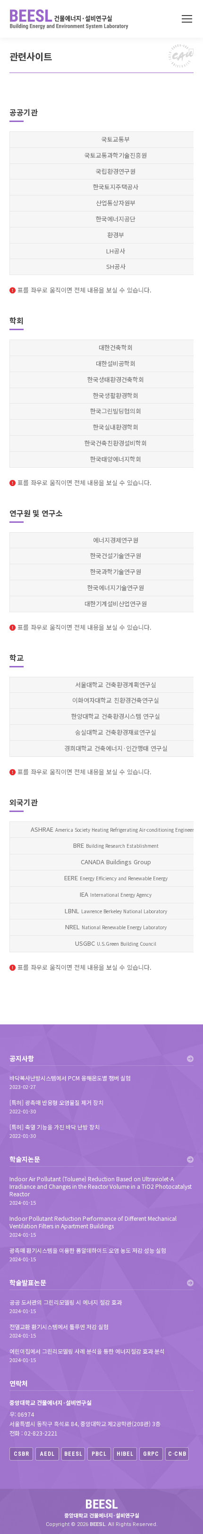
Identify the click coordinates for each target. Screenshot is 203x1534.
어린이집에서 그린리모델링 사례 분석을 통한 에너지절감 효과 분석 (87, 1351)
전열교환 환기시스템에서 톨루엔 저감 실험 (59, 1327)
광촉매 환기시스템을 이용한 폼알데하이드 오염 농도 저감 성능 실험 (87, 1250)
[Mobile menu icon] (187, 18)
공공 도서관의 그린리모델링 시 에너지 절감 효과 (65, 1302)
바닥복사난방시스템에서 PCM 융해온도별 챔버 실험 (70, 1078)
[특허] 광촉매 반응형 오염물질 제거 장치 (56, 1102)
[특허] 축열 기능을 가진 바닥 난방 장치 (54, 1127)
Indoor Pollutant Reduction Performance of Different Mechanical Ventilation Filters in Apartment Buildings (93, 1222)
